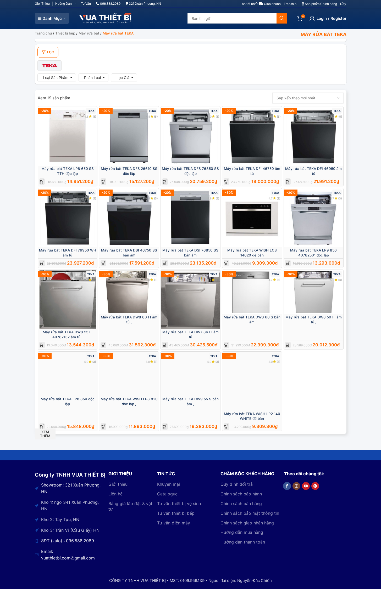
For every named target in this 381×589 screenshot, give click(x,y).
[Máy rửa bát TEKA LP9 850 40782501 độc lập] (313, 218)
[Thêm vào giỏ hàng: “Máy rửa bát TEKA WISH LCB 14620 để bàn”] (226, 263)
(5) (94, 116)
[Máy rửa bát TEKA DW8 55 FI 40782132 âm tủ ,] (67, 299)
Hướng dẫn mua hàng (241, 532)
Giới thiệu (118, 484)
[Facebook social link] (287, 486)
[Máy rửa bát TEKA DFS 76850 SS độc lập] (190, 136)
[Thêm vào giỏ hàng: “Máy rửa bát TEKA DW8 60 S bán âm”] (226, 345)
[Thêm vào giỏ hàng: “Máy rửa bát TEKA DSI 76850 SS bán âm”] (165, 263)
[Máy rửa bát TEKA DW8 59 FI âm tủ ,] (313, 292)
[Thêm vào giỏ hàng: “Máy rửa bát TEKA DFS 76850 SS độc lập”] (165, 181)
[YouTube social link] (306, 486)
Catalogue (167, 493)
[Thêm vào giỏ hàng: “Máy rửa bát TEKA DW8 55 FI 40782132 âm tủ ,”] (42, 345)
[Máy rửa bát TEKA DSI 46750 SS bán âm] (129, 218)
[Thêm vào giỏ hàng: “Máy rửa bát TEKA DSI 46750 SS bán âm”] (103, 263)
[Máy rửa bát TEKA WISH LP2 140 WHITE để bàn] (252, 381)
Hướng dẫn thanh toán (242, 542)
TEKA (91, 111)
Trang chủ (43, 33)
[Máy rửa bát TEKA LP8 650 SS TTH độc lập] (67, 136)
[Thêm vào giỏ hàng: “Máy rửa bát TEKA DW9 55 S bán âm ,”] (165, 426)
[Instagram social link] (296, 486)
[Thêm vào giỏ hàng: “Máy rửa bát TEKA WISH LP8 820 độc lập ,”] (103, 426)
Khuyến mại (168, 484)
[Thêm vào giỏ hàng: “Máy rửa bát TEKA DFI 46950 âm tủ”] (288, 181)
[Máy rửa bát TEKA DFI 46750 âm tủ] (252, 136)
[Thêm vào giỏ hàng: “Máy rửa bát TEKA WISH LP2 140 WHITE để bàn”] (226, 426)
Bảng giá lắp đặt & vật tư (130, 506)
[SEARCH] (282, 18)
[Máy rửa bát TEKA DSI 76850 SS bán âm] (190, 218)
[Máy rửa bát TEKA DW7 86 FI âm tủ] (190, 299)
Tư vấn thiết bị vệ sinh (179, 503)
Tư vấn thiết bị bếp (176, 513)
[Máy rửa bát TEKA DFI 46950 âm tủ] (313, 136)
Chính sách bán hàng (241, 503)
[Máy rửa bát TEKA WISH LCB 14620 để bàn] (252, 218)
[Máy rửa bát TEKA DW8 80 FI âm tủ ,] (129, 292)
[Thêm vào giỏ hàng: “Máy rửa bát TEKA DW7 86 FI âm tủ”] (165, 345)
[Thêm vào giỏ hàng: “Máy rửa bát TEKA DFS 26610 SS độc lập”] (103, 181)
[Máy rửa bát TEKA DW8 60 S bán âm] (252, 292)
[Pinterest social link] (315, 486)
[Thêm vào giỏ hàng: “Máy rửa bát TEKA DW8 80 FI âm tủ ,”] (103, 345)
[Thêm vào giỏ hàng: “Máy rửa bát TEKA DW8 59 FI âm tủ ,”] (288, 345)
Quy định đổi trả (236, 484)
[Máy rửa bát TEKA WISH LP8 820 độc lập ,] (129, 374)
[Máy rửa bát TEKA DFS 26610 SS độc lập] (129, 136)
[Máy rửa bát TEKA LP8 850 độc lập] (67, 374)
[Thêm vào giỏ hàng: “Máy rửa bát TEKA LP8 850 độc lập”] (42, 426)
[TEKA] (49, 65)
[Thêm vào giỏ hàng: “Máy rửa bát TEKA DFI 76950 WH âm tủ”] (42, 263)
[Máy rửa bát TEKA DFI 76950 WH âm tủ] (67, 218)
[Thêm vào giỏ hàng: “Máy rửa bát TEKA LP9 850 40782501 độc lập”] (288, 263)
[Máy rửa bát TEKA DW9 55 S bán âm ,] (190, 374)
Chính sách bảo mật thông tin (249, 513)
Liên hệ (115, 493)
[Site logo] (105, 17)
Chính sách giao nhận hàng (247, 522)
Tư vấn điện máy (173, 522)
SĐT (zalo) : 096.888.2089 (67, 540)
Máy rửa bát (89, 33)
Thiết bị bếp (65, 33)
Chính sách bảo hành (241, 493)
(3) (278, 198)
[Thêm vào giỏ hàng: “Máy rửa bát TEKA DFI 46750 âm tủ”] (226, 181)
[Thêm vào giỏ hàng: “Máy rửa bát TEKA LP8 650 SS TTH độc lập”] (42, 181)
